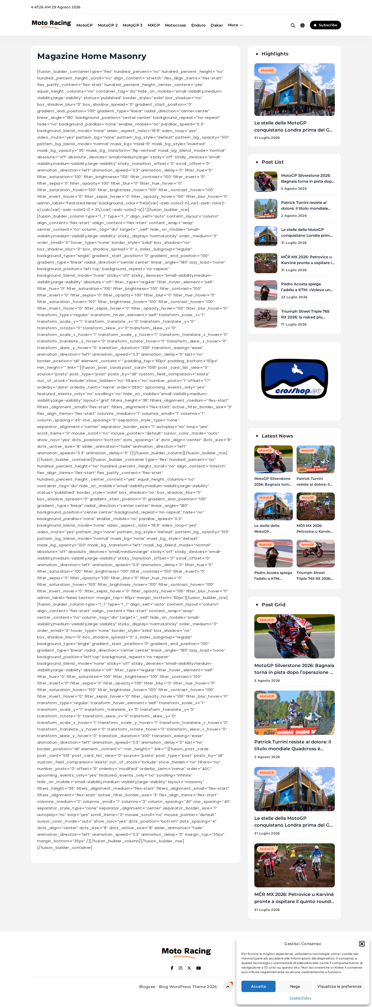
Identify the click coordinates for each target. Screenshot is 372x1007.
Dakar (217, 25)
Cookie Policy (300, 998)
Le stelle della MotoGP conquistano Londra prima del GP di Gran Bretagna (306, 235)
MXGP (154, 25)
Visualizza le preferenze (339, 986)
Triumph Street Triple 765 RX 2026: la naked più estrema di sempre (305, 317)
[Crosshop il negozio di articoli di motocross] (294, 411)
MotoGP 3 (132, 25)
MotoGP (84, 25)
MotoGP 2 (108, 25)
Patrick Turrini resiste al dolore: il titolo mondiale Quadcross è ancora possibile (292, 749)
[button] (361, 943)
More (233, 25)
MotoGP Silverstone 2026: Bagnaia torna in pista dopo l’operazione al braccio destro (294, 672)
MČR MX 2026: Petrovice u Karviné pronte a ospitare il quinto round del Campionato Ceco (294, 130)
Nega (295, 986)
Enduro (198, 25)
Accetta (258, 986)
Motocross (175, 25)
